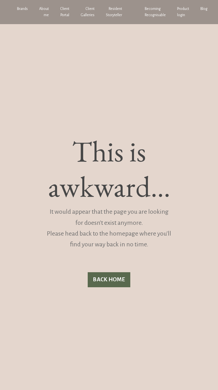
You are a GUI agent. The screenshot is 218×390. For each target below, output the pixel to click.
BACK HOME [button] (109, 279)
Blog (203, 9)
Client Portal (64, 12)
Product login (183, 12)
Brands (22, 9)
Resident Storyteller (114, 12)
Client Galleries (88, 12)
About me (44, 12)
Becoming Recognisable (155, 12)
